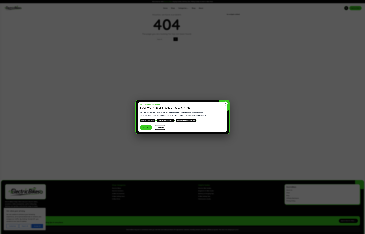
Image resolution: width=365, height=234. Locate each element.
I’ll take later (160, 127)
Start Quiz (146, 127)
